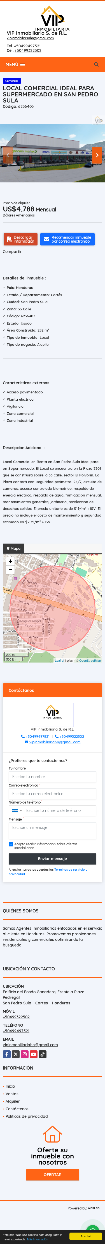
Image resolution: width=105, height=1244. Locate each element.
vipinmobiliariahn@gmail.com (30, 38)
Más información (37, 1239)
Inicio (10, 1086)
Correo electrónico (24, 785)
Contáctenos (17, 1108)
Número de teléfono (25, 802)
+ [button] (10, 561)
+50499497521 (27, 45)
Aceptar (86, 1236)
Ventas (12, 1093)
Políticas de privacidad (27, 1116)
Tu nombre (18, 768)
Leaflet (59, 660)
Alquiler (13, 1101)
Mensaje (16, 819)
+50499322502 (28, 50)
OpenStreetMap (90, 660)
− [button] (10, 569)
